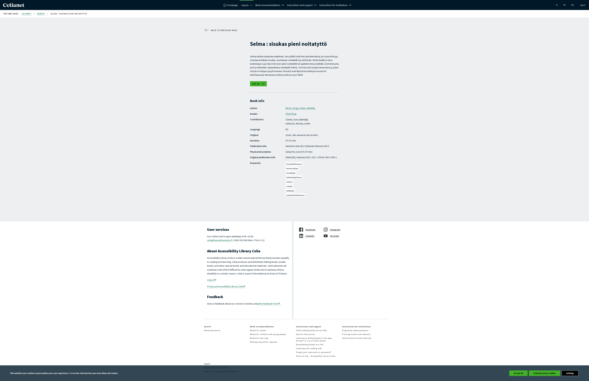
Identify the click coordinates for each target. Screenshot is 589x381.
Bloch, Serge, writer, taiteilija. (301, 108)
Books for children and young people (268, 334)
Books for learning (259, 338)
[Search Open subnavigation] (251, 5)
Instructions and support (300, 5)
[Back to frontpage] (13, 6)
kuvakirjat (290, 173)
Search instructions (305, 334)
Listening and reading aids (309, 348)
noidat (289, 186)
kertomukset (292, 168)
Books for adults (258, 330)
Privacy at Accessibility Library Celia (225, 286)
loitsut (289, 181)
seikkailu (290, 190)
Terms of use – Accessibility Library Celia (315, 356)
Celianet (27, 13)
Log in (582, 5)
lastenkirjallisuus (294, 177)
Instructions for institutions (333, 5)
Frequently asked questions (355, 330)
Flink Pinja (291, 113)
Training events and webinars (356, 334)
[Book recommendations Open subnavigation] (283, 5)
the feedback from (268, 303)
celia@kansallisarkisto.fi (219, 240)
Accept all (518, 373)
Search (245, 5)
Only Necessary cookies (544, 373)
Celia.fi (210, 279)
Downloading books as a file (309, 344)
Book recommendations (267, 5)
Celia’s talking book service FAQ (311, 330)
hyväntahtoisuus (294, 164)
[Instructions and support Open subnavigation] (315, 5)
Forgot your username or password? (313, 352)
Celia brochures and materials (356, 338)
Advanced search (212, 330)
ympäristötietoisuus (295, 195)
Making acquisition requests (263, 342)
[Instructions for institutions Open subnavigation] (350, 5)
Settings (570, 373)
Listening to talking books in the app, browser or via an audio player (314, 339)
